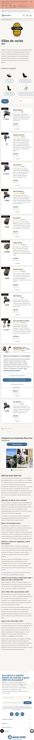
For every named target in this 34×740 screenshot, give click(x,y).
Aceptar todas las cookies (17, 380)
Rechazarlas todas (17, 384)
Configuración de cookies (17, 375)
